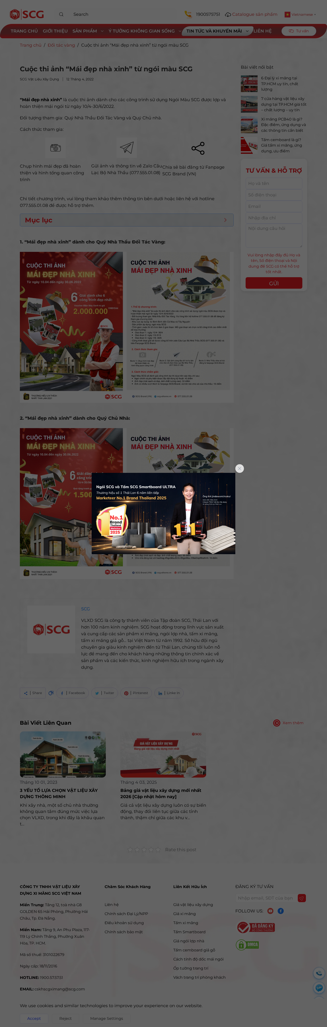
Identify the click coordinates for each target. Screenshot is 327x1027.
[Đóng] (239, 468)
